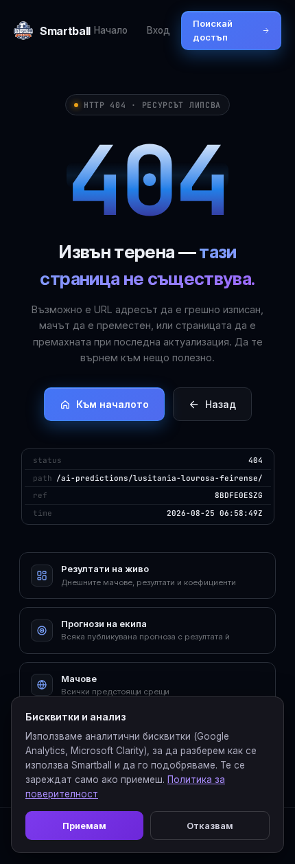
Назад (220, 404)
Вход (158, 30)
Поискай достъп (213, 30)
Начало (111, 30)
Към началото (112, 404)
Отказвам (210, 825)
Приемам (84, 825)
